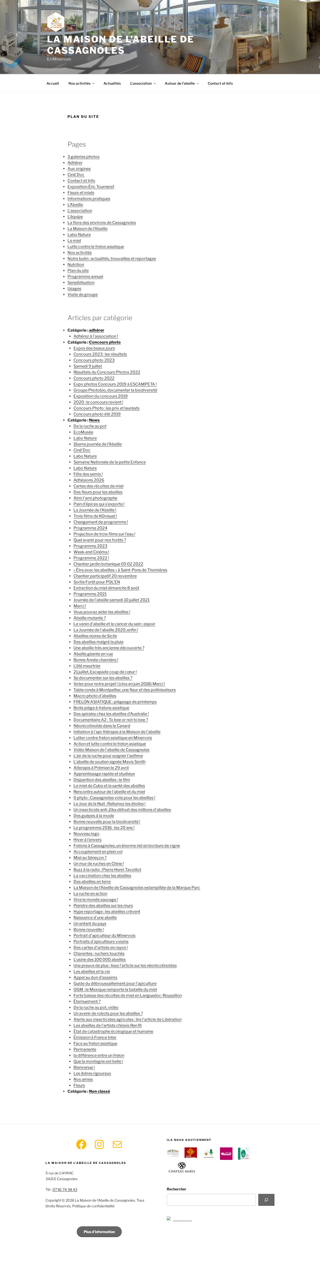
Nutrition (76, 264)
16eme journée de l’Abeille (98, 444)
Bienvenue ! (84, 1067)
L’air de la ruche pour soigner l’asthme (108, 755)
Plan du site (78, 270)
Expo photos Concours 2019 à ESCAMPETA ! (115, 384)
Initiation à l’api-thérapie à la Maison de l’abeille (117, 731)
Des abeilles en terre (92, 881)
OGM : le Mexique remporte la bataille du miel (115, 989)
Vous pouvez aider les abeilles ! (102, 612)
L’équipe (75, 216)
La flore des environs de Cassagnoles (102, 222)
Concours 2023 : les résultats (100, 354)
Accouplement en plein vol (98, 851)
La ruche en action (90, 893)
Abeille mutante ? (90, 618)
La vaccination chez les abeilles (102, 875)
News (94, 420)
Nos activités (79, 83)
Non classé (99, 1091)
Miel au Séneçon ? (90, 857)
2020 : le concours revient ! (98, 402)
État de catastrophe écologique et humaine (113, 1031)
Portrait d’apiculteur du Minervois (105, 935)
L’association (141, 83)
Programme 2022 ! (91, 558)
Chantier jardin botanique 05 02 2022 (108, 564)
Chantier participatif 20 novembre (105, 576)
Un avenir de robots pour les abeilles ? (108, 1013)
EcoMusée (83, 432)
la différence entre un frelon (99, 1055)
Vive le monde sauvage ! (96, 899)
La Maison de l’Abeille (88, 228)
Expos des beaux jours (94, 348)
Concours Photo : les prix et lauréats (107, 408)
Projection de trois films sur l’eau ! (104, 534)
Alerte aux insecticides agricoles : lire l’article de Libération (128, 1019)
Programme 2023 (90, 546)
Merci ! (80, 606)
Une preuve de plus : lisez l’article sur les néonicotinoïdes (125, 965)
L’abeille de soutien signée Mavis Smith (110, 761)
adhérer (96, 330)
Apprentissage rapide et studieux (104, 773)
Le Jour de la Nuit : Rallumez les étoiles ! (110, 803)
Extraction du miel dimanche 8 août (106, 588)
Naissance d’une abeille (95, 917)
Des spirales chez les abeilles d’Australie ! (111, 713)
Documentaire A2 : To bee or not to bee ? (111, 719)
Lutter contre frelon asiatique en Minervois (113, 737)
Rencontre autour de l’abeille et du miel (109, 791)
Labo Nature (79, 234)
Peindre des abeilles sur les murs (103, 905)
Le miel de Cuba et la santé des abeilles (109, 785)
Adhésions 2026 (89, 480)
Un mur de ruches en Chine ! (99, 863)
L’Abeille (75, 204)
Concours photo (105, 342)
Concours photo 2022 (94, 378)
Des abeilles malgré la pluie (99, 642)
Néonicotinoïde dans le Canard (102, 725)
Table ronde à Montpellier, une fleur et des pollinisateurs (125, 689)
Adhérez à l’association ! (96, 336)
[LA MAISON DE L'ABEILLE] (179, 1219)
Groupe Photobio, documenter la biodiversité (115, 390)
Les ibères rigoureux (92, 1073)
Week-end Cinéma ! (91, 552)
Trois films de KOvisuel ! (95, 516)
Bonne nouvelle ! (89, 929)
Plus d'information (99, 1232)
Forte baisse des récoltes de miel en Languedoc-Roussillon (128, 995)
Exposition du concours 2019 (101, 396)
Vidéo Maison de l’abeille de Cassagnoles (112, 749)
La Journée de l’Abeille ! (95, 510)
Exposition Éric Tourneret (91, 186)
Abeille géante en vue (93, 653)
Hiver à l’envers (88, 839)
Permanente (85, 1049)
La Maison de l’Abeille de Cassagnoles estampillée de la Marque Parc (137, 887)
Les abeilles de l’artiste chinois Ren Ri (108, 1025)
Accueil (52, 83)
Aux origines (79, 168)
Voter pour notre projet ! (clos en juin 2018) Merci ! (119, 683)
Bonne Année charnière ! (96, 659)
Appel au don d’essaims (95, 977)
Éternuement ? (87, 1001)
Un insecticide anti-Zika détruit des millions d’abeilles (122, 809)
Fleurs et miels (81, 192)
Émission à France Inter (95, 1037)
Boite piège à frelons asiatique (101, 707)
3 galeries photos (84, 156)
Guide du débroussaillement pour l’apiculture (115, 983)
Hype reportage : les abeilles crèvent (107, 911)
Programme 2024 (90, 528)
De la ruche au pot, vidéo (96, 1007)
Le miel (74, 240)
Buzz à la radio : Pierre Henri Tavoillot (107, 869)
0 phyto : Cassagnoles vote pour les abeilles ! (114, 797)
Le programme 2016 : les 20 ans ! (104, 827)
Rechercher (176, 1189)
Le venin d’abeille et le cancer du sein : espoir (114, 624)
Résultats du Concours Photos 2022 (107, 372)
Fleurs (79, 1085)
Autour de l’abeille (180, 83)
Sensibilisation (81, 282)
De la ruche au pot (90, 426)
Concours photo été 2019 (97, 414)
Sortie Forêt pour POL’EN (97, 582)
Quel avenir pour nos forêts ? (100, 540)
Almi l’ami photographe (95, 498)
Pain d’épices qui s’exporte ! (99, 504)
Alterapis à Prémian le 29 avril (101, 767)
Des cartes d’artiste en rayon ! (101, 947)
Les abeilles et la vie (92, 971)
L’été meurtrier (87, 665)
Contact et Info (220, 83)
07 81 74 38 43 (64, 1189)
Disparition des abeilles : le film (102, 779)
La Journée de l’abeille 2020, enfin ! (106, 630)
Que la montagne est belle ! (98, 1061)
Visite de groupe (83, 294)
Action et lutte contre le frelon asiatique (110, 743)
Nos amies (83, 1079)
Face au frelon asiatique (95, 1043)
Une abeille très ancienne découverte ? (109, 647)
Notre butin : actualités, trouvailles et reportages (112, 258)
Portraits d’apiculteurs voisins (101, 941)
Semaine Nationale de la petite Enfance (110, 462)
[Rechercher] (266, 1200)
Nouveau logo (87, 833)
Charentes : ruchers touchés (99, 953)
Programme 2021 (90, 594)
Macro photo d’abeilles (95, 695)
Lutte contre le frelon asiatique (96, 246)
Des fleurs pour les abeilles (98, 492)
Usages (74, 288)
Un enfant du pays (90, 923)
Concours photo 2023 (94, 360)
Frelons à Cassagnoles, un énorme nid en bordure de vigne (127, 845)
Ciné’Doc (76, 174)
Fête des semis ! (88, 474)
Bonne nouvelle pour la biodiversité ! (107, 821)
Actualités (112, 83)
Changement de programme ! (101, 522)
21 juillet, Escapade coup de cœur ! (105, 671)
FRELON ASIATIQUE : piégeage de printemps (115, 701)
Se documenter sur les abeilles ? (103, 677)
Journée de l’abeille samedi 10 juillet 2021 (112, 600)
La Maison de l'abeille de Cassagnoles (120, 45)
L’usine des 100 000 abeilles (100, 959)
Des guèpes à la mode (94, 815)
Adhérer (75, 162)
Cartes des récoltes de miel (99, 486)
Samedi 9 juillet (88, 366)
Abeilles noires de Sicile (95, 636)
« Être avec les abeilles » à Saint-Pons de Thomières (120, 570)
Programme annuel (85, 276)
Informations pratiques (89, 198)
